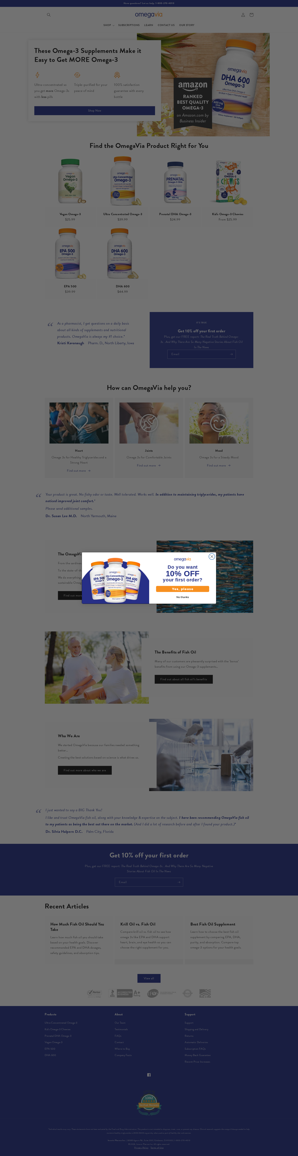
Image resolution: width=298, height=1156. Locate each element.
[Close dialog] (212, 557)
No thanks (182, 597)
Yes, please (182, 588)
